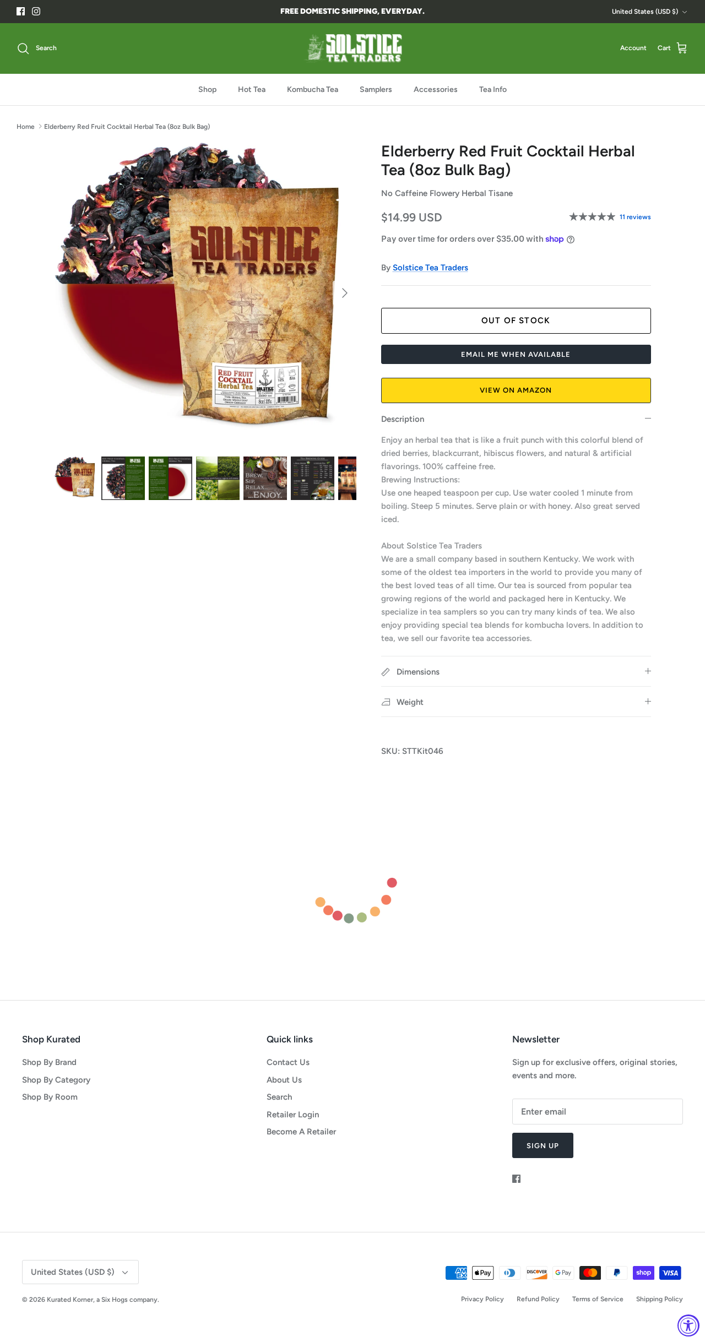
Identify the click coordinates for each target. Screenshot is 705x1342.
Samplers (376, 89)
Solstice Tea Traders (430, 268)
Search (279, 1097)
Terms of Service (597, 1299)
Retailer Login (293, 1115)
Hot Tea (251, 89)
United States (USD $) (645, 11)
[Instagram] (36, 11)
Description (402, 419)
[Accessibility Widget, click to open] (688, 1325)
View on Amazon (516, 390)
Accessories (436, 89)
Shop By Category (56, 1080)
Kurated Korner (70, 1299)
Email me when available (516, 354)
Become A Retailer (301, 1132)
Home (26, 126)
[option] (206, 293)
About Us (284, 1080)
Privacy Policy (482, 1299)
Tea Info (493, 89)
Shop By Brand (49, 1062)
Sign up (543, 1146)
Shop (207, 89)
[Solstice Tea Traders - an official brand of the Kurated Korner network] (352, 48)
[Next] (345, 293)
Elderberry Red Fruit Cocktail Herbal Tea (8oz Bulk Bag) (127, 126)
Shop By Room (50, 1097)
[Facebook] (21, 11)
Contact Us (288, 1062)
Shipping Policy (659, 1299)
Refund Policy (538, 1299)
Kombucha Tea (312, 89)
